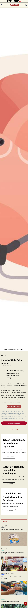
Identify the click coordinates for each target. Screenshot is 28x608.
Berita (8, 9)
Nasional (4, 548)
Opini (13, 9)
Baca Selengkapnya (14, 406)
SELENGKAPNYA (9, 457)
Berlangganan (14, 4)
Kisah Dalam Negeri (7, 573)
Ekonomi (4, 598)
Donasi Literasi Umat (14, 423)
